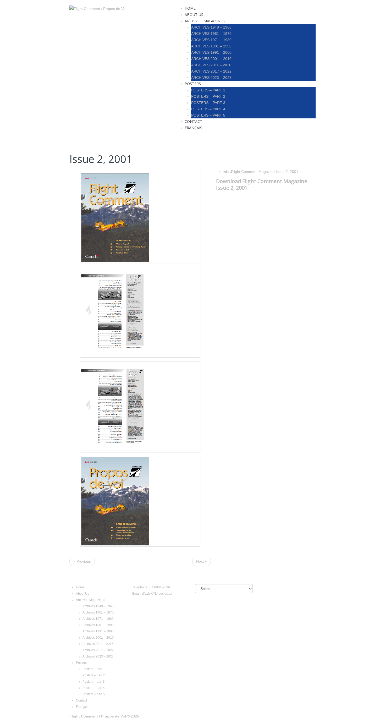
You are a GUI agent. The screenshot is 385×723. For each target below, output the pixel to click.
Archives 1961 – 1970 (211, 33)
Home (190, 8)
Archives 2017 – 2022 (211, 71)
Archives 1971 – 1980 (211, 40)
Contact (193, 121)
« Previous (82, 561)
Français (193, 127)
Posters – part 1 (208, 90)
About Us (194, 14)
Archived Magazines (205, 20)
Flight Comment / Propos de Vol (97, 716)
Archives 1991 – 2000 (211, 52)
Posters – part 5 (208, 115)
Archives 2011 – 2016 (211, 65)
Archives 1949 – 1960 (211, 27)
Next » (201, 561)
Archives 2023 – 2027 (211, 77)
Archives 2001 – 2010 (211, 59)
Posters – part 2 (208, 96)
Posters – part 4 (208, 109)
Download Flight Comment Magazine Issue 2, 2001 (261, 184)
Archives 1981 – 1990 (211, 46)
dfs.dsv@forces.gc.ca (157, 593)
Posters (193, 83)
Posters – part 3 (208, 103)
